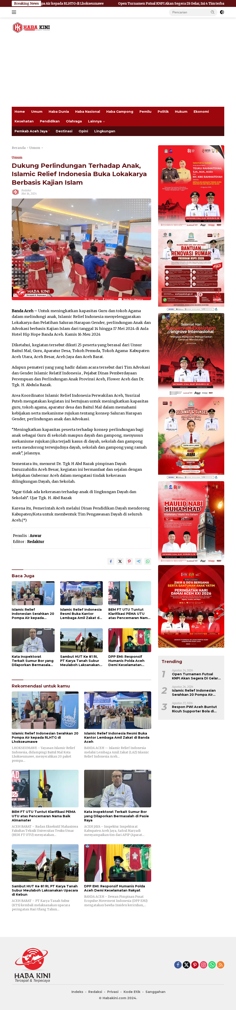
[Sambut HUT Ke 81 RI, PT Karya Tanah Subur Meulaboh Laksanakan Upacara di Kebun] (81, 640)
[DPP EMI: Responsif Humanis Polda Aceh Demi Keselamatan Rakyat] (129, 640)
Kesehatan (24, 121)
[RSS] (220, 965)
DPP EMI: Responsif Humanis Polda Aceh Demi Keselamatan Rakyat (126, 661)
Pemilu (145, 112)
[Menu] (15, 12)
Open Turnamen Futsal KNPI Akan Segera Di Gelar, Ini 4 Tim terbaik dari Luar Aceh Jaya (116, 3)
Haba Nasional (87, 112)
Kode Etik (132, 992)
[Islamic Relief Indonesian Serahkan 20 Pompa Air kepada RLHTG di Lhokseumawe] (33, 593)
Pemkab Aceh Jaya (31, 131)
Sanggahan (155, 992)
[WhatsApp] (212, 965)
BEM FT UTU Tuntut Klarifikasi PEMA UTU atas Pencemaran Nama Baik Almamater (129, 613)
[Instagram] (203, 965)
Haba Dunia (59, 112)
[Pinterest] (195, 965)
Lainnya (95, 121)
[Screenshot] (191, 606)
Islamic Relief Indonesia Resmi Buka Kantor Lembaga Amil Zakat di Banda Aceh (81, 613)
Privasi (112, 992)
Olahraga (74, 121)
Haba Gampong (119, 112)
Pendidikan (50, 121)
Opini (83, 131)
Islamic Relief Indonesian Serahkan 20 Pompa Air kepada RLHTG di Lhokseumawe (33, 613)
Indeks (77, 992)
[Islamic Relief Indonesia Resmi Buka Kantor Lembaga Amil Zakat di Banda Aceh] (81, 593)
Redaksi (26, 190)
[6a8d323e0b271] (191, 523)
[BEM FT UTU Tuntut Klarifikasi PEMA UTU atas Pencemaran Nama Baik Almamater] (129, 593)
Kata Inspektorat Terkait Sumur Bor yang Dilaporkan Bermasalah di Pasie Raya (32, 661)
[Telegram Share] (138, 561)
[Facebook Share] (110, 561)
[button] (212, 12)
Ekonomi (201, 112)
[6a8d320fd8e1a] (191, 439)
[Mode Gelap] (222, 12)
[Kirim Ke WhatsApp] (147, 561)
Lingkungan (104, 131)
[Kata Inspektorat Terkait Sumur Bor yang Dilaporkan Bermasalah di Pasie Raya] (33, 640)
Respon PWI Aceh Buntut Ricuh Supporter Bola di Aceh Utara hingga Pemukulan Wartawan (194, 709)
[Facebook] (178, 965)
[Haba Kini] (31, 27)
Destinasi (64, 131)
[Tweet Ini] (120, 561)
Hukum (181, 112)
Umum (36, 112)
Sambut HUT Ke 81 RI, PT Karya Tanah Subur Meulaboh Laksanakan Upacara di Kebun (80, 661)
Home (20, 112)
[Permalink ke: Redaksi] (15, 192)
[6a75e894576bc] (191, 271)
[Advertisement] (118, 72)
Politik (163, 112)
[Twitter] (186, 965)
